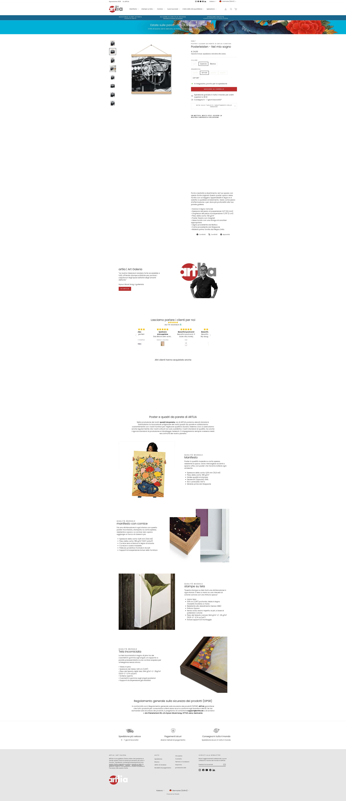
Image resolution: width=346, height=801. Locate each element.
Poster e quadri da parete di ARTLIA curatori (211, 44)
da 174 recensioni (172, 325)
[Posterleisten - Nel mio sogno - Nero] (192, 186)
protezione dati (180, 768)
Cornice (160, 9)
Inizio (192, 41)
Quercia (203, 64)
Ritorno (157, 762)
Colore (194, 60)
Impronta (178, 765)
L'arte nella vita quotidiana (193, 9)
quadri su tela (136, 764)
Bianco (213, 64)
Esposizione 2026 (115, 1)
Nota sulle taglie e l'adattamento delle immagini (214, 106)
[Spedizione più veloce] (129, 731)
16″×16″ (204, 73)
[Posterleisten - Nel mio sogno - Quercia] (195, 186)
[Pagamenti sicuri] (173, 731)
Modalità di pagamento (163, 768)
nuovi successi (172, 9)
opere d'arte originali (116, 764)
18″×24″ (223, 73)
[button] (136, 335)
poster (127, 764)
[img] (173, 322)
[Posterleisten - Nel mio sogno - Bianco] (197, 186)
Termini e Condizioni (182, 762)
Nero (195, 64)
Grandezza (195, 69)
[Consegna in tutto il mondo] (216, 731)
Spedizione (207, 54)
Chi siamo (178, 756)
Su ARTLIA (126, 1)
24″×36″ (196, 78)
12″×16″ (195, 73)
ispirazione (211, 9)
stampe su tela (147, 9)
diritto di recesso (160, 765)
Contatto (178, 759)
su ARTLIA (125, 289)
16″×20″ (213, 73)
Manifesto (133, 9)
